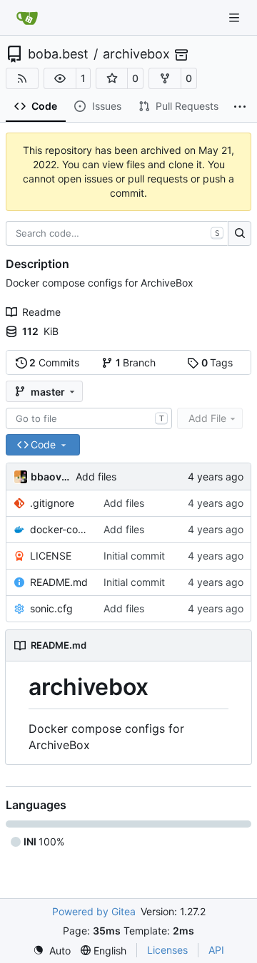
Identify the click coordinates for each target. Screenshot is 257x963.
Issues (106, 106)
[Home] (27, 18)
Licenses (167, 950)
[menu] (52, 950)
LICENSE (50, 556)
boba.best (58, 54)
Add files (96, 476)
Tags (217, 362)
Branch (136, 362)
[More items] (239, 107)
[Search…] (239, 234)
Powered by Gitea (94, 911)
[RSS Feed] (22, 78)
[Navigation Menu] (235, 17)
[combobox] (89, 418)
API (216, 950)
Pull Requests (187, 106)
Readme (41, 312)
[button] (60, 78)
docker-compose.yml (59, 529)
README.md (59, 582)
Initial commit (134, 556)
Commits (54, 362)
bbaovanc (51, 476)
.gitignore (52, 503)
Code (44, 106)
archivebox (136, 54)
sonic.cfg (51, 608)
